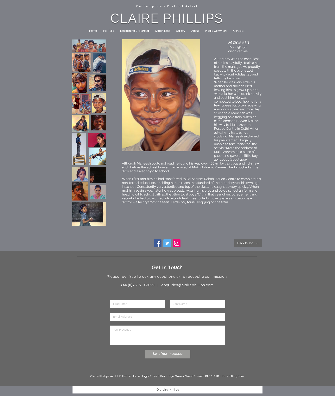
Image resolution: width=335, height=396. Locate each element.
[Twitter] (167, 243)
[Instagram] (176, 243)
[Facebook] (157, 243)
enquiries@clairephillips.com (187, 285)
